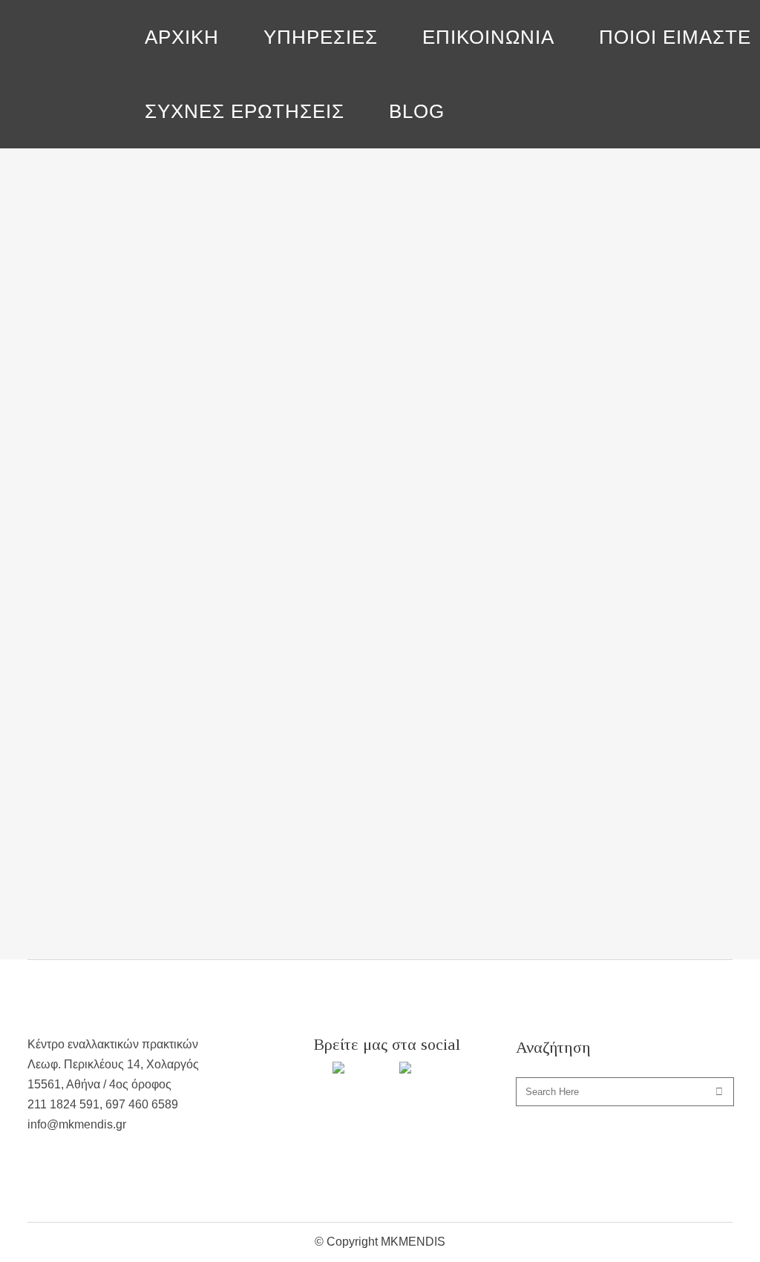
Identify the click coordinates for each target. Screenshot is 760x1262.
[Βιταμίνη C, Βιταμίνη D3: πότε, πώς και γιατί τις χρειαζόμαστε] (136, 221)
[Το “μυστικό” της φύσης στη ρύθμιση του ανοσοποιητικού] (355, 224)
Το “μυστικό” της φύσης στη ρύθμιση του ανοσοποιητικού (341, 341)
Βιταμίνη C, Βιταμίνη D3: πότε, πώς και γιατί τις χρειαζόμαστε (137, 336)
